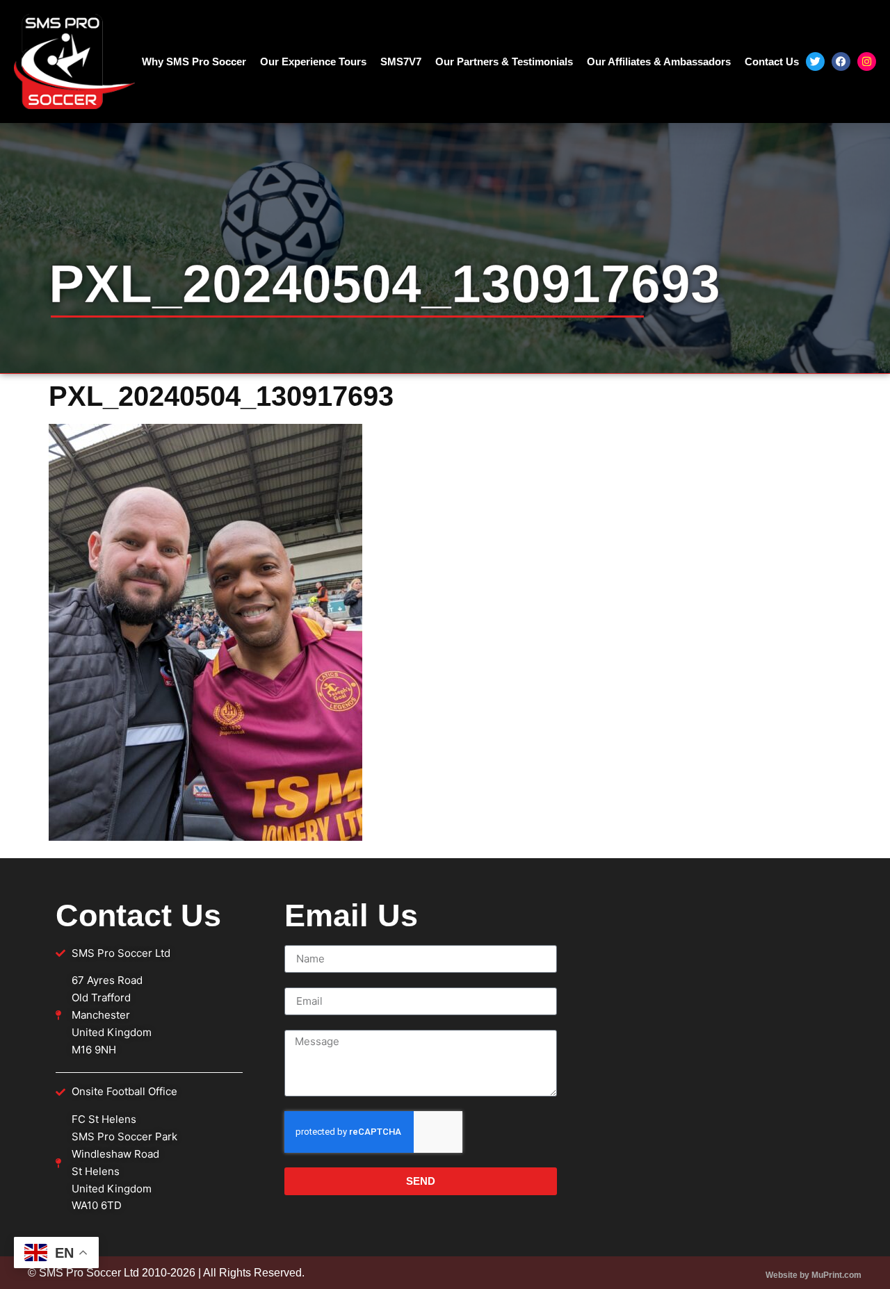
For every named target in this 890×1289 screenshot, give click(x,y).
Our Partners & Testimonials (504, 61)
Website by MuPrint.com (813, 1275)
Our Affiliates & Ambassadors (659, 61)
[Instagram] (866, 61)
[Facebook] (841, 61)
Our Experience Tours (313, 61)
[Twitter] (815, 61)
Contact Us (772, 61)
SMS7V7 (400, 61)
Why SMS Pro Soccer (194, 61)
